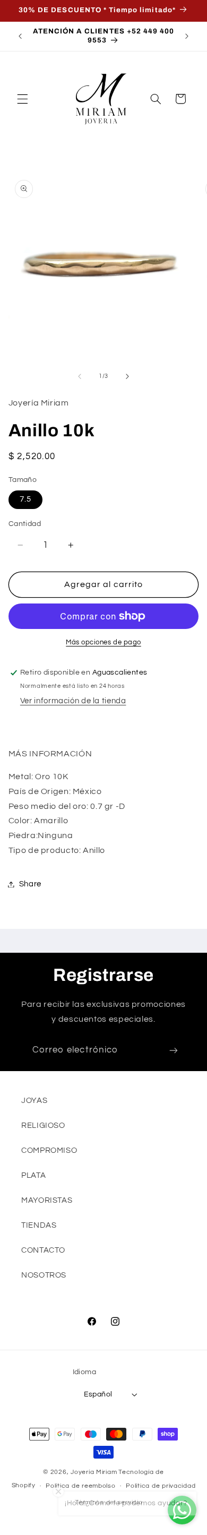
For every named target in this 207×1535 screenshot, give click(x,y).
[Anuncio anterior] (20, 36)
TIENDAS (38, 1225)
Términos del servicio (108, 1502)
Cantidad (24, 524)
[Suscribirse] (173, 1050)
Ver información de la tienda (73, 701)
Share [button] (30, 884)
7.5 (25, 499)
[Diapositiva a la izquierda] (79, 376)
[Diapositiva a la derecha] (127, 376)
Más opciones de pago (103, 642)
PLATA (33, 1175)
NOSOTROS (43, 1275)
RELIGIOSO (43, 1125)
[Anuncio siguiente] (187, 36)
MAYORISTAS (46, 1200)
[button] (22, 99)
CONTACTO (43, 1250)
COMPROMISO (49, 1150)
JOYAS (34, 1101)
